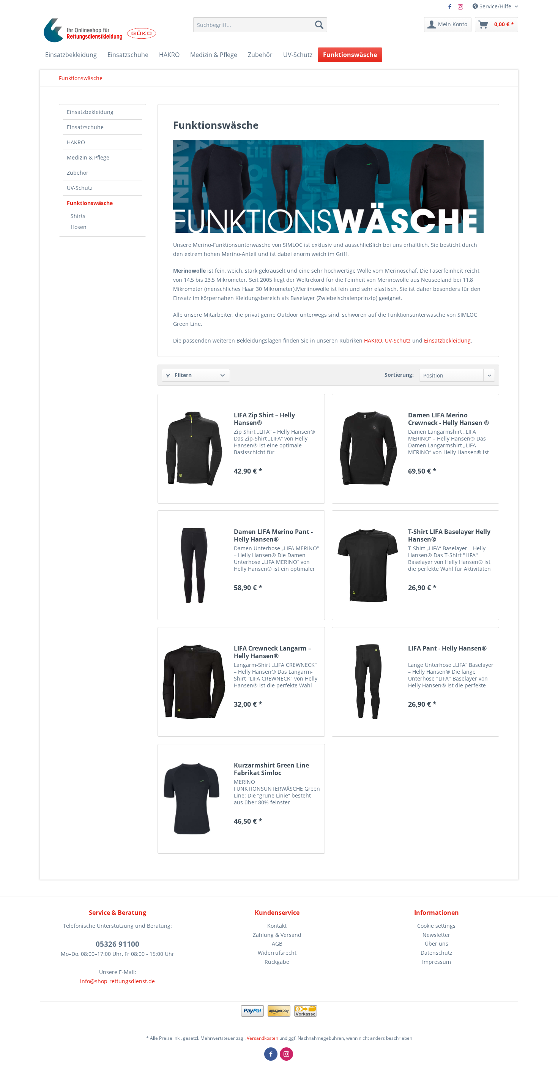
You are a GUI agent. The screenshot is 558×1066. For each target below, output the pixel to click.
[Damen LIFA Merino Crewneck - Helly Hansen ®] (368, 449)
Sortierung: (399, 374)
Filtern (182, 375)
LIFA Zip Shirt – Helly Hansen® (264, 418)
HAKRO (76, 142)
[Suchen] (319, 24)
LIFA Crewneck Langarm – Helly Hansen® (272, 652)
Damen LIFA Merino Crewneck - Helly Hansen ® (448, 418)
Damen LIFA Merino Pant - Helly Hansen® (273, 535)
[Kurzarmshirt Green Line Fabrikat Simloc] (194, 799)
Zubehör (77, 172)
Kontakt (277, 925)
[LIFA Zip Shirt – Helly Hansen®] (194, 449)
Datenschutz (436, 952)
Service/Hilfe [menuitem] (495, 6)
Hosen (79, 227)
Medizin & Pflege (88, 157)
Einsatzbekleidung (90, 111)
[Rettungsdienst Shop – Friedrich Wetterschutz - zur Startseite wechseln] (100, 30)
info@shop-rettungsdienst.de (117, 981)
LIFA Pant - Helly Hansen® (447, 648)
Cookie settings (436, 925)
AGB (277, 943)
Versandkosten (262, 1038)
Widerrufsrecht (277, 952)
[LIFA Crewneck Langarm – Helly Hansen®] (194, 682)
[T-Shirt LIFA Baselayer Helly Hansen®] (368, 565)
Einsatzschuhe (85, 127)
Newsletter (436, 934)
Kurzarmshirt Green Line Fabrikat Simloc (271, 769)
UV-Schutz (80, 187)
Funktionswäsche (90, 203)
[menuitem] (260, 24)
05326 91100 (117, 944)
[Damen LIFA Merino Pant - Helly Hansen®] (194, 565)
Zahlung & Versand (277, 934)
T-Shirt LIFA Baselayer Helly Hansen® (449, 535)
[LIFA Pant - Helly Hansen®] (368, 682)
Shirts (78, 216)
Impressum (436, 961)
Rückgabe (277, 961)
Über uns (436, 943)
